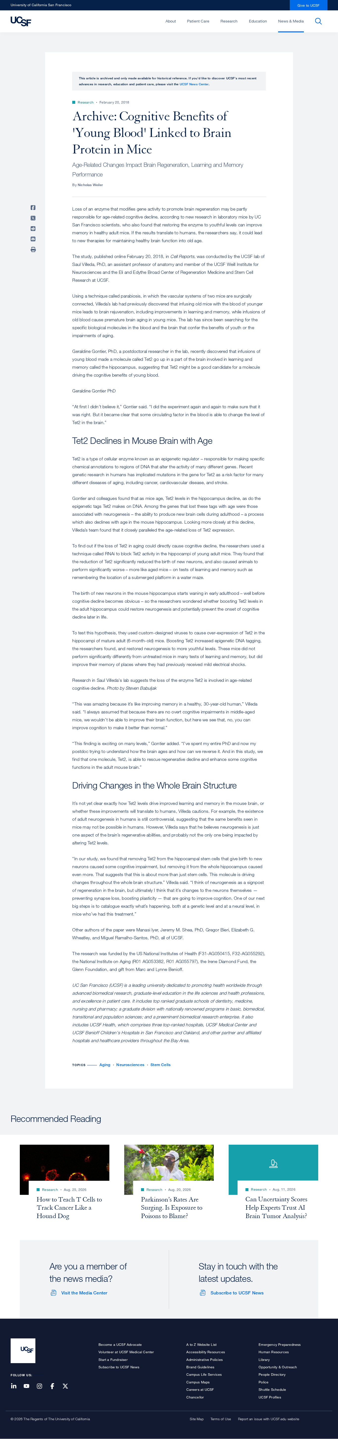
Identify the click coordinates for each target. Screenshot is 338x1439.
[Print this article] (34, 249)
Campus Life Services (204, 1374)
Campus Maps (198, 1382)
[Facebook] (55, 1386)
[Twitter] (68, 1386)
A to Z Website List (201, 1344)
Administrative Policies (204, 1359)
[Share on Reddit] (34, 228)
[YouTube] (29, 1386)
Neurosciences (130, 1064)
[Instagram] (42, 1386)
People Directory (272, 1374)
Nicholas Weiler (90, 185)
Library (264, 1359)
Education (258, 21)
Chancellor (195, 1397)
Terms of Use (221, 1419)
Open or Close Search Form (318, 21)
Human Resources (274, 1352)
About (171, 21)
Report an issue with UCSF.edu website (268, 1419)
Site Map (197, 1419)
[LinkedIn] (17, 1386)
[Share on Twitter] (34, 218)
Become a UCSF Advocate (120, 1344)
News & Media (291, 21)
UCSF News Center (194, 84)
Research (229, 21)
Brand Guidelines (200, 1367)
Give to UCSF (308, 5)
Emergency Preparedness (280, 1344)
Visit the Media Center (84, 1292)
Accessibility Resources (205, 1352)
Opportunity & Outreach (278, 1367)
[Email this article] (34, 239)
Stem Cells (160, 1064)
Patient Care (198, 21)
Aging (104, 1064)
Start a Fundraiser (113, 1359)
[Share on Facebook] (34, 207)
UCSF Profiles (270, 1397)
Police (263, 1382)
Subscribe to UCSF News (237, 1292)
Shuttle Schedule (272, 1389)
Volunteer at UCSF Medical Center (126, 1352)
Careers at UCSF (200, 1389)
